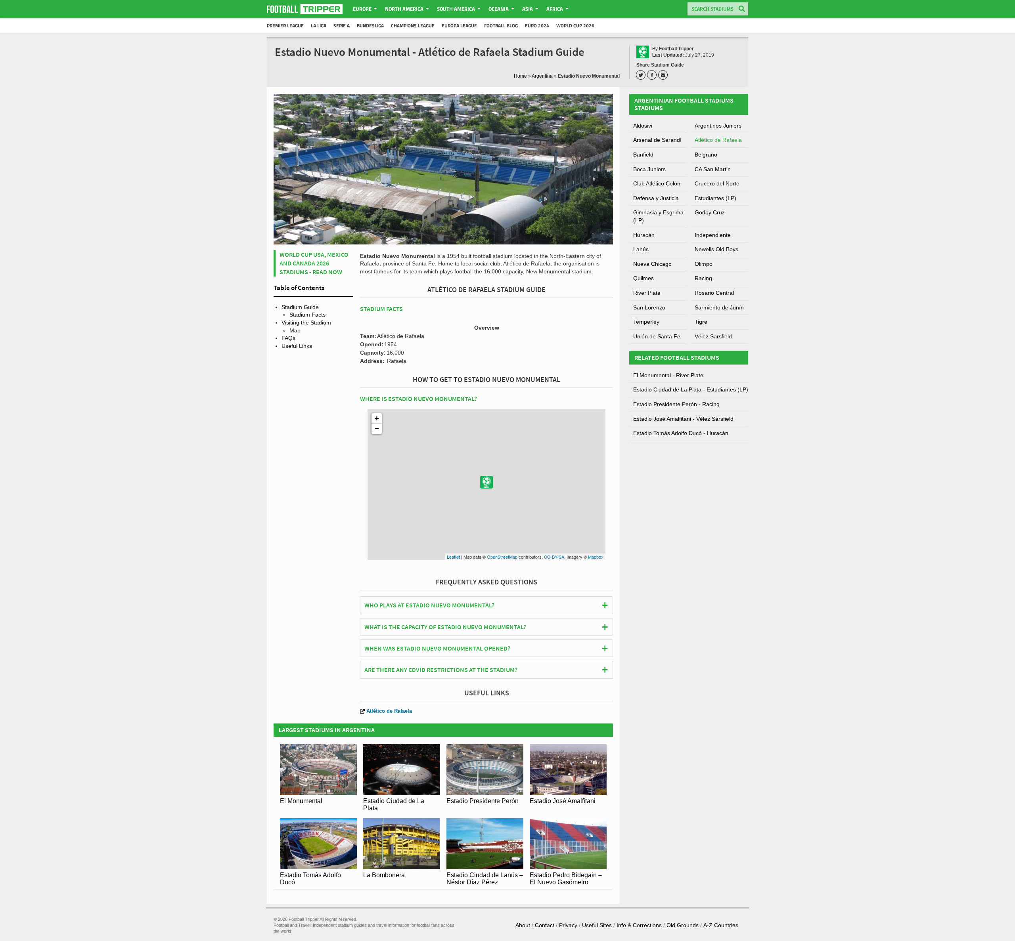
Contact (544, 925)
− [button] (377, 428)
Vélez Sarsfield (713, 336)
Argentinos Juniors (718, 125)
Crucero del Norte (717, 183)
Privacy (568, 925)
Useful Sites (597, 925)
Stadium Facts (307, 314)
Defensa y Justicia (656, 198)
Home (520, 76)
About (522, 925)
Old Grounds (682, 925)
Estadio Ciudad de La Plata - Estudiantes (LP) (690, 389)
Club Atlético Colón (656, 183)
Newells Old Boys (716, 249)
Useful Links (297, 346)
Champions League (413, 25)
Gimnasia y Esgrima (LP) (658, 216)
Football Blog (501, 25)
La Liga (318, 25)
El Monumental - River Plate (668, 375)
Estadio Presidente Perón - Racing (676, 404)
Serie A (341, 25)
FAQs (288, 338)
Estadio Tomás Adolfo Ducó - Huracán (680, 433)
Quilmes (643, 278)
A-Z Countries (720, 925)
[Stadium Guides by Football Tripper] (305, 9)
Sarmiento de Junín (719, 307)
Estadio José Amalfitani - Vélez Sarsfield (683, 419)
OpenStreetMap (502, 557)
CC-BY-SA (554, 557)
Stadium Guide (300, 307)
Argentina (542, 76)
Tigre (701, 322)
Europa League (459, 25)
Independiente (713, 235)
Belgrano (706, 154)
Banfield (643, 154)
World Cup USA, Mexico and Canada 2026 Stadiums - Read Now (314, 263)
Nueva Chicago (652, 264)
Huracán (644, 235)
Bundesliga (370, 25)
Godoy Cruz (710, 212)
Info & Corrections (639, 925)
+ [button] (377, 418)
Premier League (285, 25)
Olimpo (703, 264)
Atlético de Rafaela (389, 711)
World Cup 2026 (575, 25)
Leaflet (453, 557)
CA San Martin (713, 169)
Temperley (646, 322)
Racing (703, 278)
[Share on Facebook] (653, 75)
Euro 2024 (537, 25)
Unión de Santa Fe (656, 336)
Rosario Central (714, 293)
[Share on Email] (664, 75)
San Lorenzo (649, 307)
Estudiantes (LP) (715, 198)
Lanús (641, 249)
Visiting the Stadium (306, 322)
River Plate (647, 293)
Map (295, 330)
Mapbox (595, 557)
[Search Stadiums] (741, 9)
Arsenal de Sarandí (657, 140)
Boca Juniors (649, 169)
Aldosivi (642, 125)
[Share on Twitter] (641, 75)
